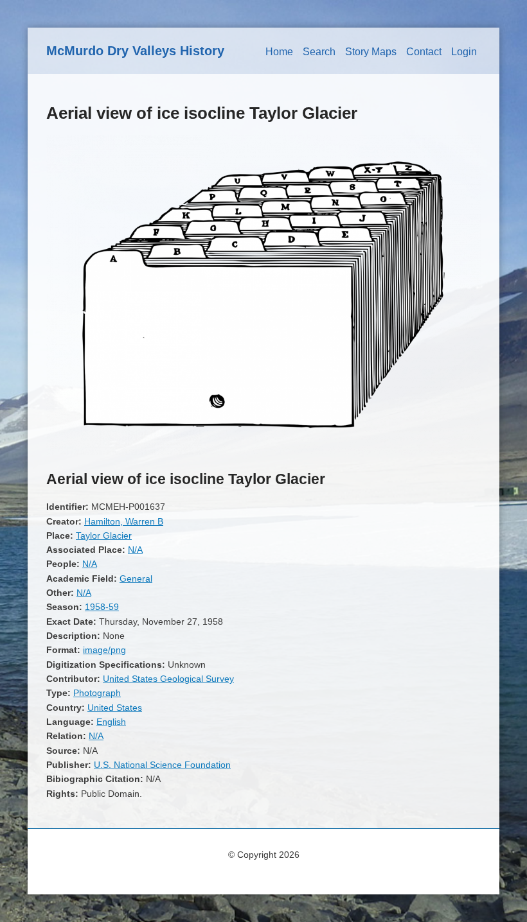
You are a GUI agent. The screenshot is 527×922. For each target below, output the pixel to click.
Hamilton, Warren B (123, 521)
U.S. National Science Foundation (162, 765)
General (136, 578)
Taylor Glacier (104, 535)
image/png (104, 650)
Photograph (97, 693)
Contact (424, 51)
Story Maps (371, 51)
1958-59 (102, 607)
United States (114, 707)
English (111, 722)
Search (319, 51)
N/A (135, 549)
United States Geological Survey (168, 679)
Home (279, 51)
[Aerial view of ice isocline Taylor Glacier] (263, 451)
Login (464, 51)
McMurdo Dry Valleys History (135, 51)
